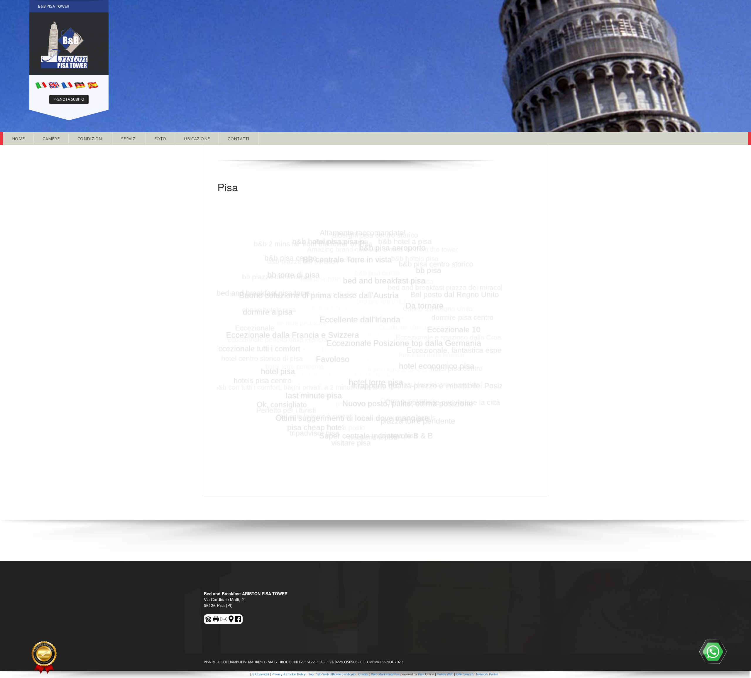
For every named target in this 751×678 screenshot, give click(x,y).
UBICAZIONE (197, 138)
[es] (93, 85)
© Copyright (260, 674)
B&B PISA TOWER (53, 6)
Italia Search (464, 674)
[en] (54, 85)
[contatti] (224, 618)
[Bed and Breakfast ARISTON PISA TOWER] (69, 44)
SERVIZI (128, 138)
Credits (363, 674)
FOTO (160, 138)
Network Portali (487, 674)
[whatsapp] (713, 651)
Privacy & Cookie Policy (289, 674)
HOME (18, 138)
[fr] (67, 85)
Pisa (421, 674)
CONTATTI (238, 138)
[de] (80, 85)
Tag (311, 674)
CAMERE (51, 138)
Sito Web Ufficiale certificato (336, 674)
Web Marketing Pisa (385, 674)
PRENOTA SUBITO (69, 99)
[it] (41, 85)
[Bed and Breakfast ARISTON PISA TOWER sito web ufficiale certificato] (44, 657)
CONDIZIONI (90, 138)
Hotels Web (445, 674)
